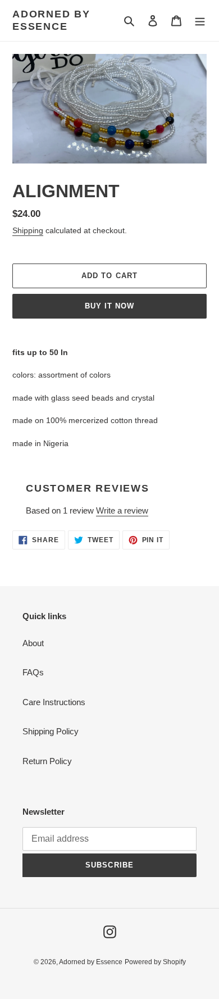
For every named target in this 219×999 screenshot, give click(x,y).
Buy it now (109, 306)
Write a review (122, 510)
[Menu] (200, 20)
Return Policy (47, 761)
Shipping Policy (50, 731)
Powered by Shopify (155, 962)
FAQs (33, 672)
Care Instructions (53, 702)
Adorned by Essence (51, 20)
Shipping (27, 230)
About (33, 643)
